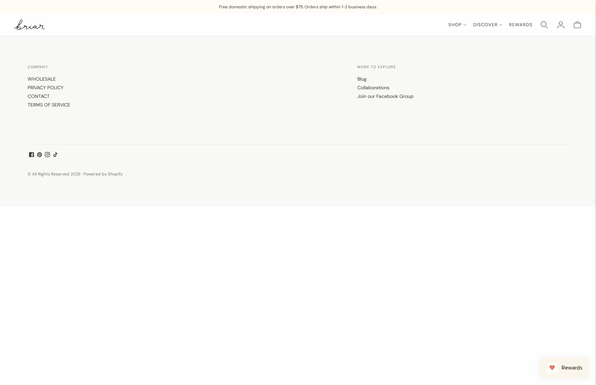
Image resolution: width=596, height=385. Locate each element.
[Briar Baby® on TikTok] (55, 155)
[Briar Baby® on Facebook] (31, 155)
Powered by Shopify (103, 174)
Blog (362, 79)
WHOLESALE (42, 79)
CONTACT (39, 96)
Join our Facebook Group (385, 96)
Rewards (521, 25)
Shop (455, 25)
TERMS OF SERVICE (49, 105)
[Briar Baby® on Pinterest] (39, 155)
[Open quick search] (544, 24)
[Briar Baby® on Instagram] (47, 155)
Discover (485, 25)
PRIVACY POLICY (45, 87)
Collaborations (373, 87)
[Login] (561, 24)
